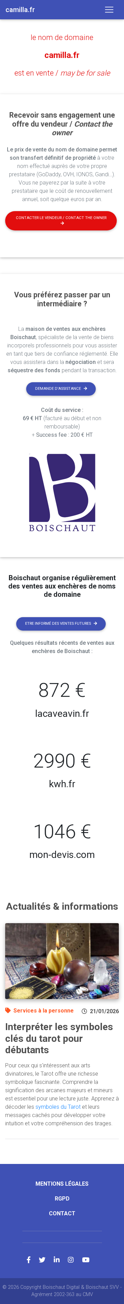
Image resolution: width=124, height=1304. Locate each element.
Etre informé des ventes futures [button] (58, 623)
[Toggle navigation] (109, 9)
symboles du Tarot (58, 1107)
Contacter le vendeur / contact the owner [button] (61, 218)
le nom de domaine (62, 37)
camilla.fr (62, 55)
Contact (62, 1213)
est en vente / (62, 73)
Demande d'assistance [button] (58, 388)
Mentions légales (62, 1183)
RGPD (62, 1198)
